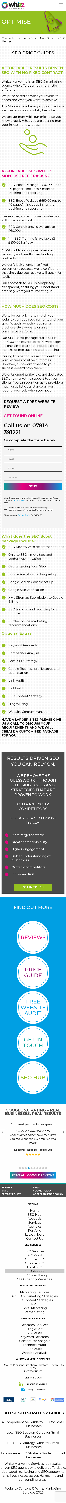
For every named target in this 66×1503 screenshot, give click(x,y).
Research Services (34, 1325)
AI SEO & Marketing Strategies (35, 1296)
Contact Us (34, 1238)
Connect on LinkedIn (36, 1384)
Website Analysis (34, 1353)
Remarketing (34, 1312)
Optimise (52, 38)
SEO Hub (34, 1214)
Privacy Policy (19, 500)
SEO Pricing (34, 1271)
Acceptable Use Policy (48, 1194)
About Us (35, 1218)
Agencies (35, 1226)
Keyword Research (34, 1337)
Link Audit (35, 1349)
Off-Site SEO (34, 1263)
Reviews (7, 1187)
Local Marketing (34, 1308)
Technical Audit (34, 1345)
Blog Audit (35, 1329)
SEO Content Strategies (34, 1300)
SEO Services (35, 1251)
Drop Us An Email (37, 1389)
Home (24, 38)
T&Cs (5, 1190)
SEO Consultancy (34, 1275)
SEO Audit (35, 1255)
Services (34, 1222)
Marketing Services (34, 1292)
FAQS (36, 1187)
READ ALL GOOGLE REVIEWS (33, 1175)
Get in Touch (33, 887)
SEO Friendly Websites (34, 1279)
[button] (20, 1168)
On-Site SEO (34, 1259)
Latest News (34, 1234)
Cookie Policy (42, 1190)
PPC (34, 1304)
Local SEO (34, 1267)
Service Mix (37, 38)
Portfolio (34, 1230)
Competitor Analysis (34, 1341)
